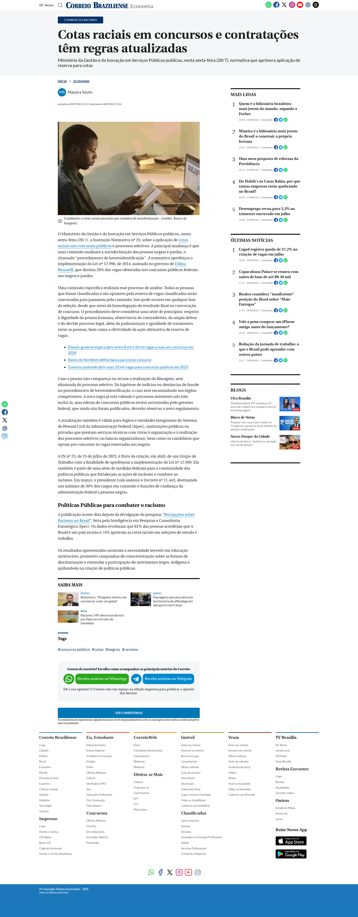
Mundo (43, 772)
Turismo (44, 811)
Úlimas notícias (190, 767)
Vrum (233, 737)
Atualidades (283, 787)
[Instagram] (292, 7)
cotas (99, 649)
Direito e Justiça (48, 831)
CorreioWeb (145, 737)
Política (43, 756)
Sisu (88, 789)
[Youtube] (300, 7)
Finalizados (92, 842)
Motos (232, 778)
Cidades (44, 750)
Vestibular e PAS (96, 783)
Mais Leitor (140, 809)
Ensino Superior (95, 750)
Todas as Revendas (239, 789)
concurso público (75, 649)
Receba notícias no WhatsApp (102, 679)
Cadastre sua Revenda (241, 794)
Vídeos (232, 772)
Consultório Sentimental (148, 750)
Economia (141, 6)
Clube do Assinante (50, 848)
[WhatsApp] (268, 7)
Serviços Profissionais (194, 848)
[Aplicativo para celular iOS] (291, 841)
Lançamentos (189, 761)
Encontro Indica (285, 793)
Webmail (139, 767)
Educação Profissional (99, 794)
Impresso (48, 818)
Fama (137, 745)
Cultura (90, 778)
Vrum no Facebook (239, 783)
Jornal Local (283, 750)
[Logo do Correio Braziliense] (97, 5)
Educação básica (96, 745)
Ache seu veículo (238, 745)
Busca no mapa (190, 756)
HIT (136, 798)
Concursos (96, 813)
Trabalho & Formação (99, 756)
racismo (131, 649)
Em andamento (95, 831)
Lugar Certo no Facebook (196, 794)
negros (114, 649)
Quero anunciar (190, 820)
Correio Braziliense (57, 737)
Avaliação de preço (239, 767)
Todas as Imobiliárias (193, 800)
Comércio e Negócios (193, 853)
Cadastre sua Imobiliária (195, 805)
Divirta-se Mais (148, 774)
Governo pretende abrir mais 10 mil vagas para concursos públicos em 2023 (128, 367)
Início (62, 81)
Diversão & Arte (48, 778)
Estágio (90, 761)
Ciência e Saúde (48, 789)
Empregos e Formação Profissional (201, 837)
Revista (280, 782)
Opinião (43, 794)
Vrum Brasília (283, 761)
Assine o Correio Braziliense (55, 853)
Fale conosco (94, 805)
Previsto (91, 826)
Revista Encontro (292, 769)
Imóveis (185, 826)
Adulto (185, 842)
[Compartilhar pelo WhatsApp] (285, 121)
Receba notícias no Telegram (168, 679)
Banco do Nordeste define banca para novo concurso (109, 360)
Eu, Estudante (100, 737)
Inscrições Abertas (97, 837)
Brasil (42, 761)
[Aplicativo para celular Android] (291, 854)
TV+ (136, 804)
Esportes (44, 783)
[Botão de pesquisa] (59, 5)
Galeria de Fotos (191, 789)
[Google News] (308, 7)
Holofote (44, 800)
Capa (42, 745)
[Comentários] (5, 438)
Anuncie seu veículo (240, 750)
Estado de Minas (285, 808)
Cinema (138, 782)
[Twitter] (284, 7)
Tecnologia (45, 805)
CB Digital (45, 837)
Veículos (186, 831)
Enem (89, 767)
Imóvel (188, 737)
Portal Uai (281, 813)
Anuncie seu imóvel (192, 750)
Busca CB (44, 842)
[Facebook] (276, 7)
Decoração (187, 783)
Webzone (139, 761)
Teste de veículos (238, 761)
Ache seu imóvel (190, 745)
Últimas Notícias (96, 772)
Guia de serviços (191, 772)
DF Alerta (281, 745)
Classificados (193, 813)
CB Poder (281, 756)
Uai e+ (279, 819)
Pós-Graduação (95, 800)
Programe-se (141, 787)
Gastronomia (141, 756)
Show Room (188, 778)
